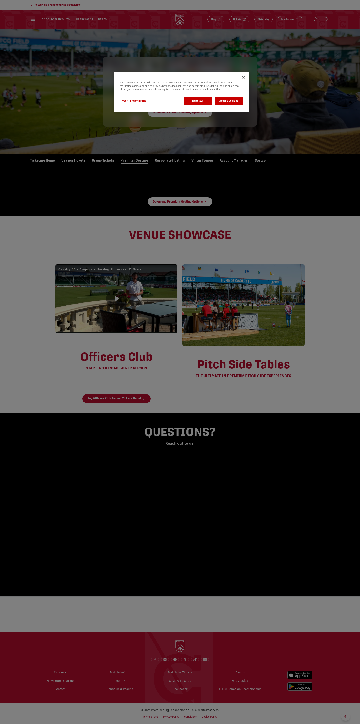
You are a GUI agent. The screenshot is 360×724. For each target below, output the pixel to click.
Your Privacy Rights (134, 101)
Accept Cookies (228, 101)
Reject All (198, 101)
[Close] (243, 77)
